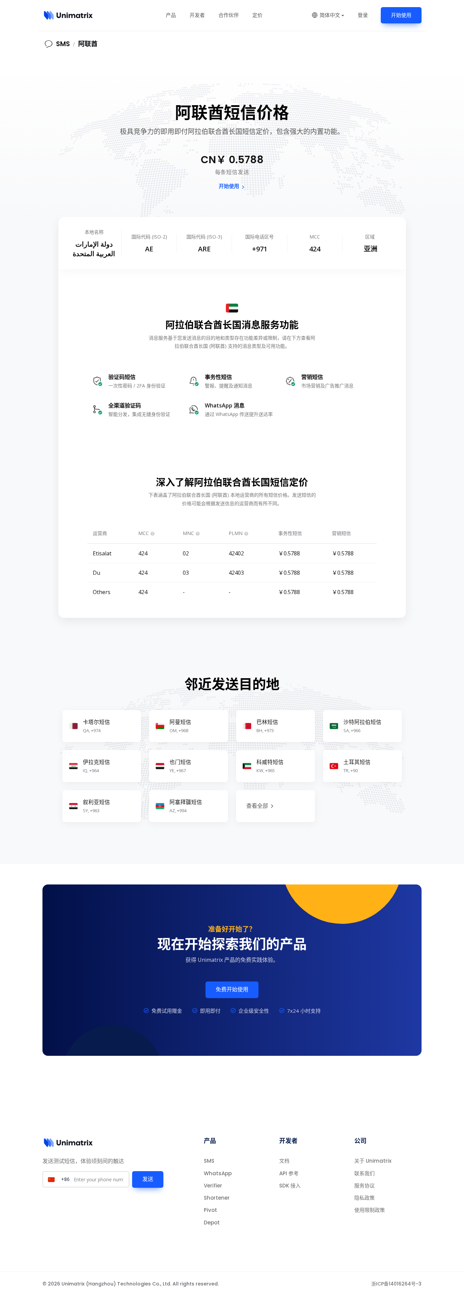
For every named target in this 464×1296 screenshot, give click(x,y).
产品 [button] (171, 15)
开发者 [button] (197, 15)
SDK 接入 (290, 1185)
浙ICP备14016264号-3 (396, 1283)
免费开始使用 (232, 989)
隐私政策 (364, 1197)
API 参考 (289, 1173)
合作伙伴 (228, 15)
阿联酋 (87, 44)
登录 (363, 15)
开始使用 (401, 15)
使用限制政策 (369, 1210)
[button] (327, 15)
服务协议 (364, 1185)
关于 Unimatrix (372, 1160)
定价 (257, 15)
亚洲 (370, 248)
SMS (209, 1160)
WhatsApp (218, 1173)
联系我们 (364, 1173)
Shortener (217, 1197)
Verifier (213, 1185)
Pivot (210, 1210)
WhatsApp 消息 (225, 405)
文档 (284, 1160)
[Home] (68, 15)
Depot (212, 1222)
